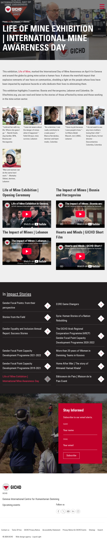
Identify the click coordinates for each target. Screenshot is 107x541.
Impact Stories (19, 294)
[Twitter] (63, 513)
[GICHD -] (13, 9)
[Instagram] (78, 513)
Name (65, 424)
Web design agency (23, 537)
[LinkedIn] (73, 513)
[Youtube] (68, 513)
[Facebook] (58, 513)
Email (65, 439)
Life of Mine (24, 72)
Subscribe (71, 455)
